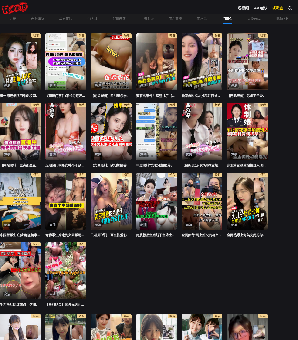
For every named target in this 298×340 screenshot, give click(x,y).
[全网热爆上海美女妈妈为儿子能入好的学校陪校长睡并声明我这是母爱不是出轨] (247, 201)
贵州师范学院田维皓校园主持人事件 (20, 96)
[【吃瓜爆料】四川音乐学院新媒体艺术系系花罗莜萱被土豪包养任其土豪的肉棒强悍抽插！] (111, 61)
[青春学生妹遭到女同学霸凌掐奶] (65, 201)
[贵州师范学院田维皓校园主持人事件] (20, 61)
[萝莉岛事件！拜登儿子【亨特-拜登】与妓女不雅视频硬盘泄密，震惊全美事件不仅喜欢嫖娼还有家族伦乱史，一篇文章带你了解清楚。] (156, 61)
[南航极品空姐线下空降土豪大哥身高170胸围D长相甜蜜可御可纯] (156, 201)
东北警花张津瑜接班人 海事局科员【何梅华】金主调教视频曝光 (247, 165)
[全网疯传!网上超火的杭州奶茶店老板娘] (202, 201)
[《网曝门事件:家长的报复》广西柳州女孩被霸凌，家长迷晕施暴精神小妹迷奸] (65, 61)
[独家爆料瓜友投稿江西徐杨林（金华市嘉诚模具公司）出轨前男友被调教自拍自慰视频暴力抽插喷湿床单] (202, 61)
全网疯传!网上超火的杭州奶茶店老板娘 (202, 235)
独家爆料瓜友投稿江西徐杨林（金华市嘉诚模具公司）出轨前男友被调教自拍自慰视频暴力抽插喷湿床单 (202, 96)
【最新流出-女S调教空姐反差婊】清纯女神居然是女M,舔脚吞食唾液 (202, 165)
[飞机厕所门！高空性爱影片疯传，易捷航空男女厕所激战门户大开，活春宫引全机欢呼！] (111, 201)
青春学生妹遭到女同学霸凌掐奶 (65, 235)
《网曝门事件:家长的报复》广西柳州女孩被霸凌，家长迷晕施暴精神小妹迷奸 (65, 96)
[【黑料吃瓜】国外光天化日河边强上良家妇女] (65, 270)
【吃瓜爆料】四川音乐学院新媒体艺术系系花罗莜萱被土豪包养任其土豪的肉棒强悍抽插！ (111, 96)
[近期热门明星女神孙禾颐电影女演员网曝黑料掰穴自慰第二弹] (65, 131)
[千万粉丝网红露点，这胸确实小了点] (20, 270)
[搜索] (290, 8)
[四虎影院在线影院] (14, 8)
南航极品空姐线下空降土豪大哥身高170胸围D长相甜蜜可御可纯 (156, 235)
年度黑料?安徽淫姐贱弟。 (155, 165)
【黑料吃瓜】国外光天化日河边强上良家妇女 (65, 304)
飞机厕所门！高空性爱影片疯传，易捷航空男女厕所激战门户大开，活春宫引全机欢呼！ (111, 235)
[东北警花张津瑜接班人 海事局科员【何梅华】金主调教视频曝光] (247, 131)
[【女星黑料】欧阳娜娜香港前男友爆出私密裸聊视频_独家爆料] (111, 131)
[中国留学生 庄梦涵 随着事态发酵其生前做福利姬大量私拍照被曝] (20, 201)
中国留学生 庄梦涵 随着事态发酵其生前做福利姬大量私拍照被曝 (20, 235)
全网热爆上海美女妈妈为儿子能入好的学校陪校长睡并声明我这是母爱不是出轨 (247, 235)
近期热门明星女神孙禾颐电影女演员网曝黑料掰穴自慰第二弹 (65, 165)
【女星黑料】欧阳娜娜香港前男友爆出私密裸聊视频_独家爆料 (111, 165)
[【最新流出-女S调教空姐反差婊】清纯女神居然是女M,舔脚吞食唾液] (202, 131)
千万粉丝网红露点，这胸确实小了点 (20, 304)
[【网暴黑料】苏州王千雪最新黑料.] (247, 61)
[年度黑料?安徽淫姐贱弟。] (156, 131)
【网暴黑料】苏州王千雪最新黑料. (247, 96)
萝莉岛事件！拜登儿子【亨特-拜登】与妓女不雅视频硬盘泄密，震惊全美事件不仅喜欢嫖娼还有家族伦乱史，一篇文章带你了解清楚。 (156, 96)
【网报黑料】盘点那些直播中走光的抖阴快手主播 (20, 165)
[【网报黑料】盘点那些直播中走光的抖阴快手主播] (20, 131)
